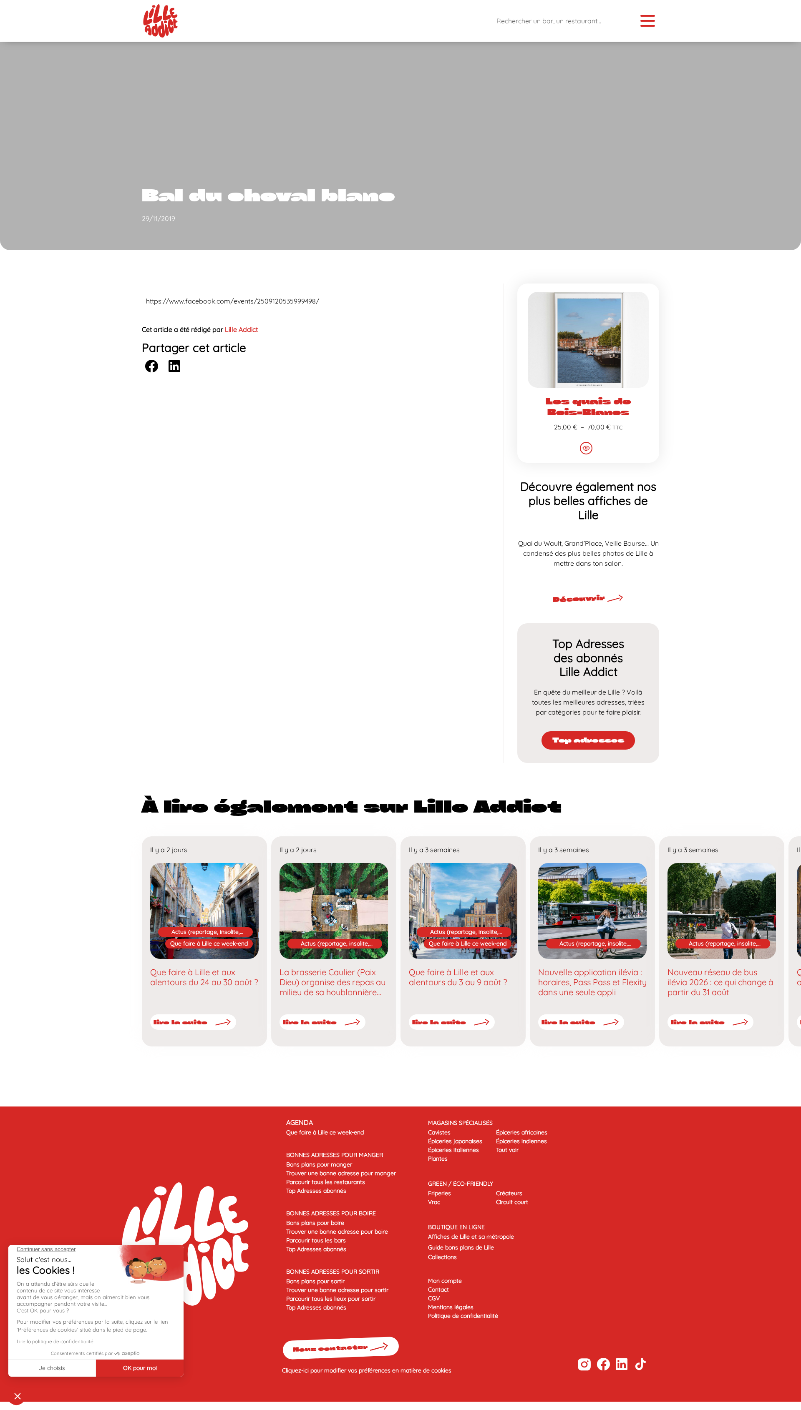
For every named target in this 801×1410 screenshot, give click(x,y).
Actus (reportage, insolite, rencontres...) (205, 932)
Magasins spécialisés (460, 1122)
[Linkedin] (621, 1364)
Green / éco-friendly (460, 1183)
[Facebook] (603, 1364)
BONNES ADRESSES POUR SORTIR (332, 1271)
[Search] (619, 21)
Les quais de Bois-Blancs (588, 406)
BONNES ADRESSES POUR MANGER (334, 1155)
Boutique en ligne (456, 1227)
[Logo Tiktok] (640, 1364)
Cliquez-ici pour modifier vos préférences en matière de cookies (366, 1370)
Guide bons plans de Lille (461, 1247)
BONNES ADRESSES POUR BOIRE (331, 1213)
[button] (151, 366)
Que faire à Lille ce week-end (209, 943)
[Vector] (584, 1364)
